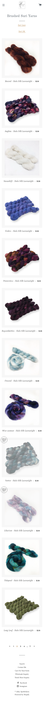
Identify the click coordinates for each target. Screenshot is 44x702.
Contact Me (22, 667)
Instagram (23, 686)
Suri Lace (22, 25)
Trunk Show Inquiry (22, 677)
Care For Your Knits (22, 671)
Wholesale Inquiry (22, 674)
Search (22, 664)
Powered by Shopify (22, 694)
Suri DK (22, 31)
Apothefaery (24, 692)
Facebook (23, 683)
